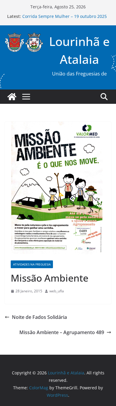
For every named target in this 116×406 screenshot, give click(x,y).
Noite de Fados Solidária (39, 317)
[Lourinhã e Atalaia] (12, 96)
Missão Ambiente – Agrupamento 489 (61, 332)
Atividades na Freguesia (32, 264)
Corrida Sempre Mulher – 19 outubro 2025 (64, 16)
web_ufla (56, 291)
